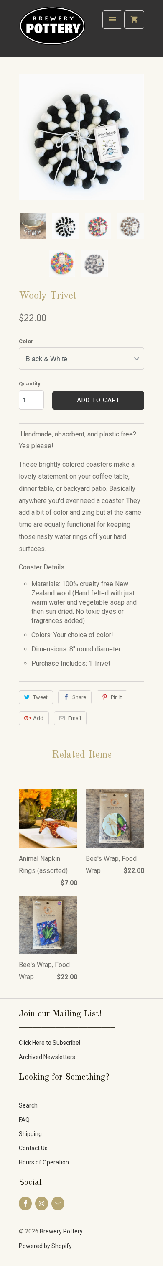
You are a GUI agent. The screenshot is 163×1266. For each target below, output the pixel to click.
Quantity (30, 383)
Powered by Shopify (45, 1246)
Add (38, 718)
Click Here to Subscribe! (49, 1042)
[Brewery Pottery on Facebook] (25, 1203)
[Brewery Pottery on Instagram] (41, 1203)
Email (74, 718)
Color (26, 341)
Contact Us (33, 1148)
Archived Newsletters (47, 1057)
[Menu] (112, 19)
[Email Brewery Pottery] (57, 1203)
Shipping (30, 1134)
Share (79, 697)
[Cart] (134, 19)
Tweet (40, 697)
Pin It (116, 697)
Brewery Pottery (62, 1231)
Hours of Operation (44, 1162)
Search (28, 1105)
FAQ (24, 1119)
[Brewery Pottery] (52, 31)
